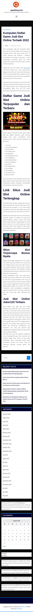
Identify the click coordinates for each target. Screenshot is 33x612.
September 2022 (7, 451)
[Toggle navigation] (16, 16)
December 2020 (7, 481)
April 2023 (5, 425)
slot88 (15, 578)
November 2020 (7, 484)
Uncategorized (7, 29)
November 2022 (7, 444)
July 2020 (5, 488)
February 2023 (6, 432)
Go (28, 358)
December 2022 (7, 440)
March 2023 (6, 429)
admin (5, 45)
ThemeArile (19, 608)
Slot (17, 585)
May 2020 (5, 495)
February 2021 (6, 473)
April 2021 (5, 466)
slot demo (4, 555)
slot (21, 561)
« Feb (4, 546)
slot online (27, 68)
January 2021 (6, 477)
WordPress (22, 606)
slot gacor (4, 553)
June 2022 (5, 455)
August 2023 (6, 418)
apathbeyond (16, 10)
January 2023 (6, 436)
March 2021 (6, 469)
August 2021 (6, 458)
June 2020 (5, 492)
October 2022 (6, 447)
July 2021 (5, 462)
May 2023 (5, 421)
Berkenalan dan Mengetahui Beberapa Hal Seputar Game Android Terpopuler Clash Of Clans (15, 399)
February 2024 (6, 414)
